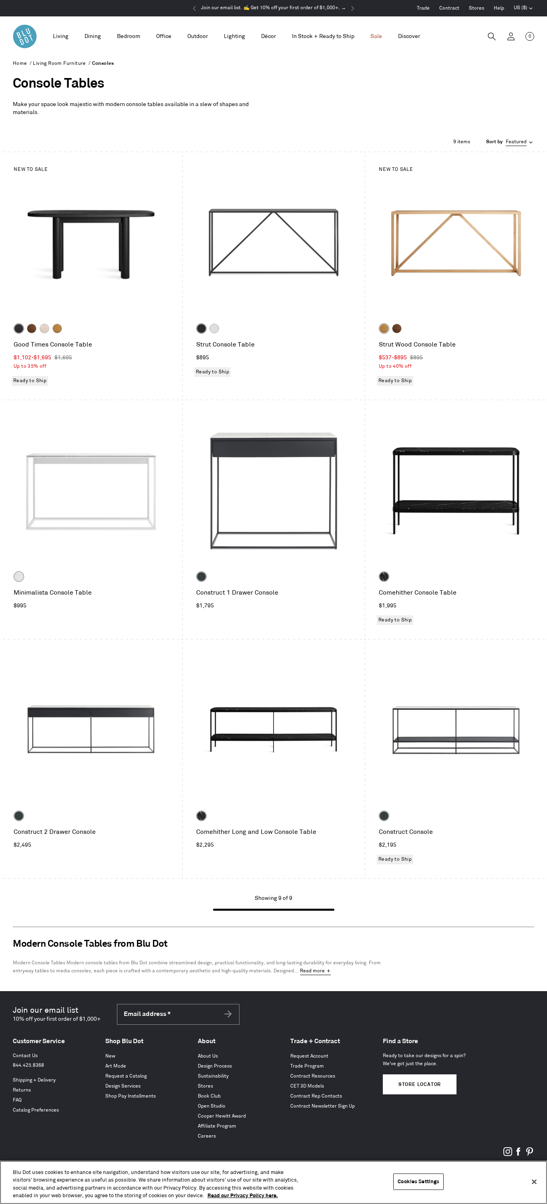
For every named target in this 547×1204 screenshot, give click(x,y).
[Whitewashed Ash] (44, 328)
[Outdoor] (197, 36)
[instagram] (508, 1154)
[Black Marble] (384, 576)
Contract (449, 8)
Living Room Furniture (59, 63)
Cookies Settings (418, 1181)
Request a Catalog (126, 1076)
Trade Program (307, 1066)
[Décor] (268, 36)
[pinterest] (529, 1154)
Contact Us (25, 1056)
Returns (22, 1090)
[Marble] (19, 576)
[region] (273, 1182)
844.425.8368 (28, 1065)
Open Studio (211, 1106)
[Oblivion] (201, 576)
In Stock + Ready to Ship (323, 36)
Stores (476, 8)
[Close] (534, 1181)
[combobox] (510, 142)
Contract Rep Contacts (316, 1096)
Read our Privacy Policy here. (242, 1195)
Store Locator (419, 1084)
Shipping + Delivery (34, 1080)
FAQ (17, 1100)
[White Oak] (57, 328)
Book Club (209, 1096)
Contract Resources (312, 1076)
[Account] (511, 36)
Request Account (309, 1056)
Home (20, 63)
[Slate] (201, 328)
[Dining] (92, 36)
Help (499, 8)
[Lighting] (234, 36)
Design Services (123, 1086)
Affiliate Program (217, 1126)
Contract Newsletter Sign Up (322, 1106)
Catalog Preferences (36, 1110)
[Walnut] (31, 328)
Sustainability (213, 1076)
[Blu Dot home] (25, 36)
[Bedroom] (128, 36)
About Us (208, 1056)
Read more (312, 971)
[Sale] (376, 36)
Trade (423, 8)
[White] (214, 328)
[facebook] (518, 1154)
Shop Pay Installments (130, 1096)
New (110, 1056)
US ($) (523, 9)
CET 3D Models (307, 1086)
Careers (207, 1136)
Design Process (215, 1066)
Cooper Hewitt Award (222, 1116)
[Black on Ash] (19, 328)
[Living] (60, 36)
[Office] (163, 36)
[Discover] (409, 36)
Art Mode (115, 1066)
